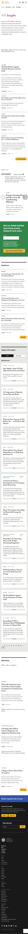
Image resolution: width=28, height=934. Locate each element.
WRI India (3, 897)
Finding (18, 373)
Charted (18, 364)
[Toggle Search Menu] (20, 2)
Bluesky (11, 926)
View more (23, 337)
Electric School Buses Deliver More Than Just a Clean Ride (13, 320)
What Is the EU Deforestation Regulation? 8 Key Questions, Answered (12, 299)
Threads (9, 926)
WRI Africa (3, 891)
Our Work (3, 852)
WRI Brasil (3, 892)
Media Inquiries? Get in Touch (12, 799)
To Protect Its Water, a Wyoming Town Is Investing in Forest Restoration (13, 483)
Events (2, 905)
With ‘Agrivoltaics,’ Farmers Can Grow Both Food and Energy (12, 572)
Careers (3, 912)
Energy (3, 271)
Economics (6, 371)
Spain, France (4, 79)
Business (5, 364)
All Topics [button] (3, 361)
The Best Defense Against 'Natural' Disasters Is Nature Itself (11, 69)
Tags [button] (15, 393)
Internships (3, 914)
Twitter (13, 926)
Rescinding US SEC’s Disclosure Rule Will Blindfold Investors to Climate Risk (14, 623)
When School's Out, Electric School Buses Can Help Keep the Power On (13, 452)
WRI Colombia (4, 896)
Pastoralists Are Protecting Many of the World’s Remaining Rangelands (12, 541)
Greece (15, 79)
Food (5, 380)
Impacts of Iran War (19, 174)
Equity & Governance (8, 375)
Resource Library (4, 907)
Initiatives (3, 849)
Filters (7, 355)
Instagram (4, 926)
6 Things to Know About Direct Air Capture (12, 772)
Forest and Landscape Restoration (8, 477)
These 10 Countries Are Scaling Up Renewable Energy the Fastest (14, 512)
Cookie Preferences (5, 921)
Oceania (5, 407)
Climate (3, 65)
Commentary (19, 366)
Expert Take (19, 368)
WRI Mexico (3, 901)
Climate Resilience (7, 725)
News (13, 7)
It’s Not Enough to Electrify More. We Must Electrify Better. (12, 275)
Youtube (16, 926)
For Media (3, 909)
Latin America (6, 403)
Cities (8, 192)
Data (2, 847)
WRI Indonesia (4, 899)
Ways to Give (12, 815)
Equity (2, 884)
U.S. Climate (6, 618)
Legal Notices (4, 917)
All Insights (18, 7)
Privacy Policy (4, 916)
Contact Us (3, 904)
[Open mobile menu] (25, 2)
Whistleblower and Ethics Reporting (8, 919)
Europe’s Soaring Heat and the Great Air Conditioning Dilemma (15, 199)
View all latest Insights (21, 159)
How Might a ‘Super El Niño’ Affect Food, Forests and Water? (13, 99)
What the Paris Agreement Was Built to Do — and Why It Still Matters (12, 139)
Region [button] (2, 393)
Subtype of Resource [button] (19, 361)
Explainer (19, 371)
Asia (4, 398)
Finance (5, 378)
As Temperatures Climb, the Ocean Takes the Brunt (13, 117)
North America (6, 405)
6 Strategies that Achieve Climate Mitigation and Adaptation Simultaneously (10, 731)
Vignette (18, 375)
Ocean (3, 114)
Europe (5, 400)
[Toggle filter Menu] (23, 2)
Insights (2, 7)
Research (3, 845)
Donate (4, 815)
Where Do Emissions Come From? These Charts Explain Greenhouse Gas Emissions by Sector (11, 688)
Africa (5, 396)
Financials (3, 910)
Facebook (2, 926)
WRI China (3, 894)
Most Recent (8, 7)
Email (4, 235)
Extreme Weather (6, 174)
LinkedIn (6, 926)
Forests (3, 295)
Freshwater (6, 385)
